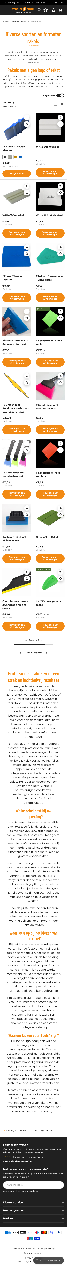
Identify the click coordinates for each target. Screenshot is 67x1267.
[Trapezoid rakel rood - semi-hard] (50, 453)
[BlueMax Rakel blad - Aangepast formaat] (16, 321)
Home (6, 21)
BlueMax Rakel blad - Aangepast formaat (15, 342)
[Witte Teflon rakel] (16, 196)
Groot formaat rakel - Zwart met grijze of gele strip (15, 605)
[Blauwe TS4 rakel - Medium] (16, 257)
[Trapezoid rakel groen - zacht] (50, 321)
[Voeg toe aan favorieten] (27, 124)
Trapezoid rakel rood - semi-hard (49, 474)
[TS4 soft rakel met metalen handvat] (50, 386)
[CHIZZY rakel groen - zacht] (50, 582)
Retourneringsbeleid (33, 1253)
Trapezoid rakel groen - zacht (50, 342)
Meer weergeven (33, 652)
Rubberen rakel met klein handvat (14, 539)
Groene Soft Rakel (47, 537)
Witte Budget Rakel (48, 146)
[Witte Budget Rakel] (50, 127)
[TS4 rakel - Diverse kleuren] (16, 127)
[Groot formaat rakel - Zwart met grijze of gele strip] (16, 582)
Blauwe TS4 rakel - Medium (13, 278)
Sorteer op (8, 102)
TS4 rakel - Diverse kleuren (13, 148)
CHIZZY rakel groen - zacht (48, 603)
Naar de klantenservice (18, 1161)
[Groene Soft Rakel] (50, 518)
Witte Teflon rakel (13, 215)
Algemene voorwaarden (24, 1248)
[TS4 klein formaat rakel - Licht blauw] (50, 257)
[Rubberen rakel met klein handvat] (16, 518)
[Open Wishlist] (45, 10)
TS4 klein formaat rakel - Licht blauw (50, 278)
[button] (60, 10)
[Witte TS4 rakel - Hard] (50, 196)
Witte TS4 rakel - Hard (49, 215)
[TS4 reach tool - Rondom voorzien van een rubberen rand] (16, 386)
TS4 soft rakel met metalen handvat (47, 407)
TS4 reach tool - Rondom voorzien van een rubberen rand (15, 408)
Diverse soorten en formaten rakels (26, 21)
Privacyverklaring (46, 1248)
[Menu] (6, 10)
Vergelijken (49, 95)
